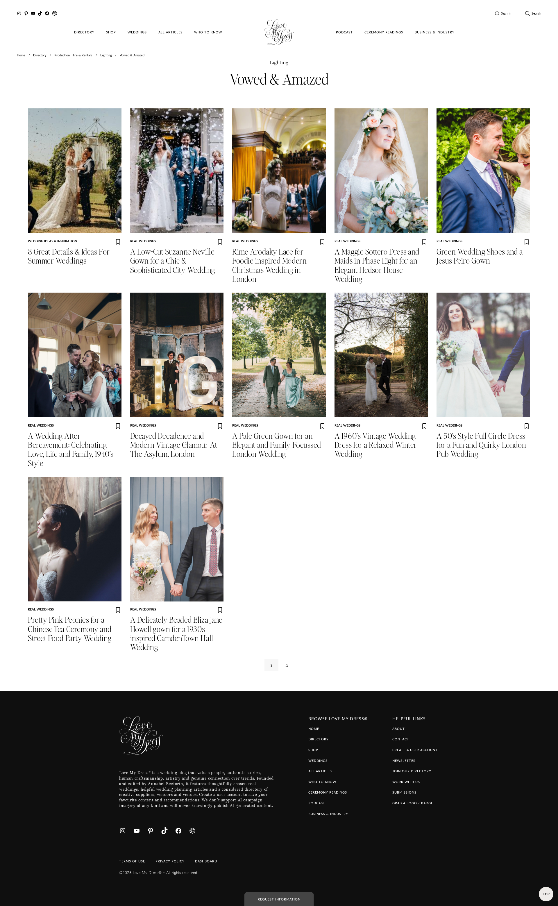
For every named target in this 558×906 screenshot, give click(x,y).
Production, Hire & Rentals (73, 55)
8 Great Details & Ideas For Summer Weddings (69, 256)
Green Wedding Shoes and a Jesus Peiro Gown (480, 256)
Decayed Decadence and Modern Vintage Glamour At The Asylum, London (173, 445)
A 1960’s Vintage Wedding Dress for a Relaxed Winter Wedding (376, 445)
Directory (39, 55)
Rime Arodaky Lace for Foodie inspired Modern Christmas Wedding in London (269, 265)
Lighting (106, 55)
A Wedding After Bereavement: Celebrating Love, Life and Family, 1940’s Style (71, 450)
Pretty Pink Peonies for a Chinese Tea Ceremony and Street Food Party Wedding (70, 629)
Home (21, 55)
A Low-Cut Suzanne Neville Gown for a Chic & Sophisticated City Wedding (172, 261)
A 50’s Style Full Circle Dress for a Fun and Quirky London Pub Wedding (481, 445)
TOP (546, 893)
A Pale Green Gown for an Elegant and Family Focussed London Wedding (276, 445)
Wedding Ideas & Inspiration (52, 241)
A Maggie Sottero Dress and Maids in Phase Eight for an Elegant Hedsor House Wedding (377, 265)
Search (536, 13)
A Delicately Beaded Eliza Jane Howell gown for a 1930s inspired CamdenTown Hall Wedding (176, 633)
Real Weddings (143, 241)
